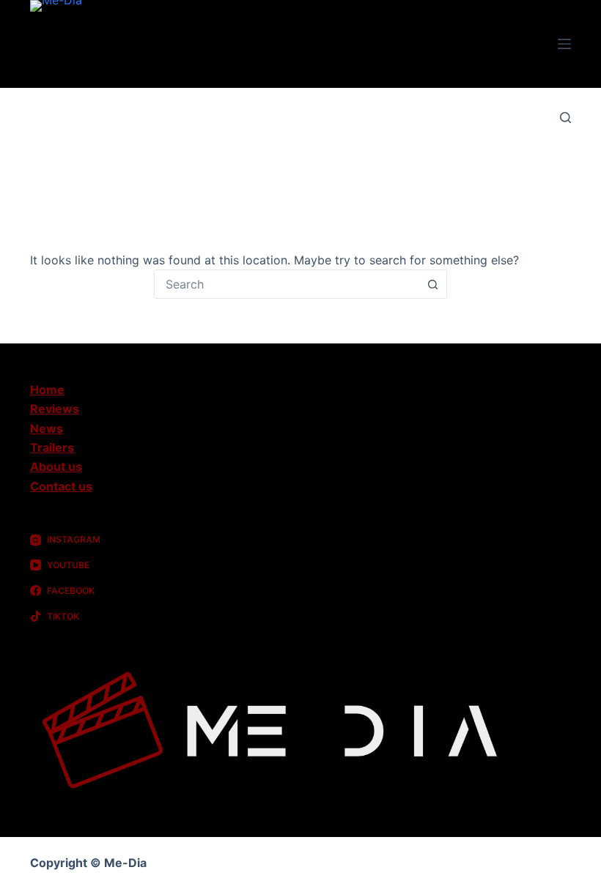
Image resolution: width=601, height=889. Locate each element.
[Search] (565, 117)
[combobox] (287, 284)
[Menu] (564, 44)
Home (47, 389)
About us (56, 466)
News (46, 428)
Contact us (61, 486)
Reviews (54, 408)
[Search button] (432, 284)
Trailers (52, 447)
